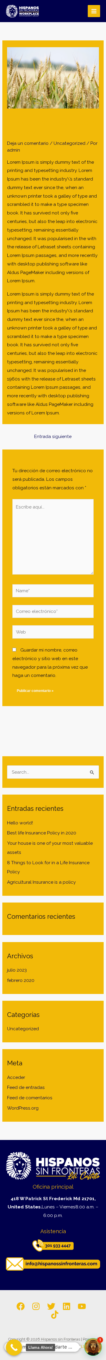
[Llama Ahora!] (14, 1347)
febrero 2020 (20, 980)
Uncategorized (23, 1028)
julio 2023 (17, 970)
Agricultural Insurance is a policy (41, 882)
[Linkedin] (66, 1306)
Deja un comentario (28, 143)
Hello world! (20, 823)
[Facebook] (20, 1306)
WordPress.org (23, 1108)
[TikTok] (55, 1314)
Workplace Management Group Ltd (56, 1346)
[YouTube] (82, 1306)
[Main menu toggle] (94, 11)
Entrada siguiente (53, 436)
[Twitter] (51, 1306)
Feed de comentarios (29, 1097)
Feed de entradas (26, 1087)
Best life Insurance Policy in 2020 (41, 833)
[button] (93, 1347)
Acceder (16, 1077)
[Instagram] (36, 1306)
